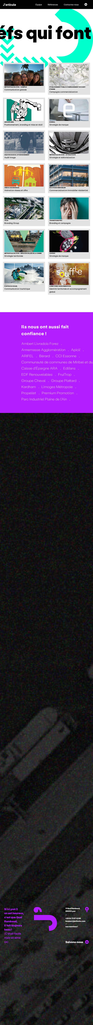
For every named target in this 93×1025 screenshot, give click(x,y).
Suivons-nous (74, 942)
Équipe (39, 4)
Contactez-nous (71, 4)
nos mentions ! (71, 926)
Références (53, 4)
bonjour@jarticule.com (75, 921)
